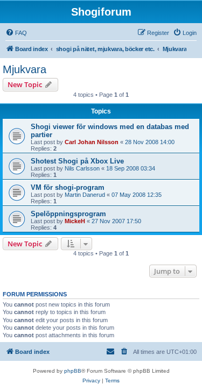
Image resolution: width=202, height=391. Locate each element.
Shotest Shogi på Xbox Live (77, 161)
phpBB (72, 371)
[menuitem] (16, 32)
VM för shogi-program (68, 187)
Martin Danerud (85, 194)
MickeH (75, 221)
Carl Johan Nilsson (92, 142)
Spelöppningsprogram (68, 214)
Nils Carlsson (82, 168)
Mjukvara (24, 69)
